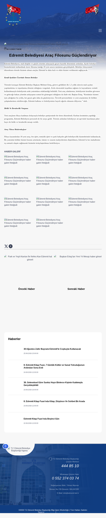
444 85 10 (70, 466)
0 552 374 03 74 (65, 478)
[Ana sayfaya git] (13, 25)
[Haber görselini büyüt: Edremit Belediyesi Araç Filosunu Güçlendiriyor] (19, 165)
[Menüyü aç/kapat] (100, 30)
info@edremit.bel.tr (71, 493)
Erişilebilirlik (63, 512)
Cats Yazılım (50, 512)
